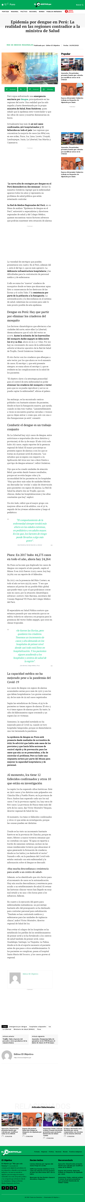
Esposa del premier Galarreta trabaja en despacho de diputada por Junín (72, 100)
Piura (39, 1029)
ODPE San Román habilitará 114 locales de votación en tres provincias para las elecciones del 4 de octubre (42, 1171)
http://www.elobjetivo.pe (22, 1057)
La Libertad (7, 1029)
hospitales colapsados (37, 1026)
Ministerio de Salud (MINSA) (24, 1029)
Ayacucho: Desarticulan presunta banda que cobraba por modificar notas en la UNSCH (72, 76)
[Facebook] (3, 1188)
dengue (24, 99)
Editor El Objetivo (53, 45)
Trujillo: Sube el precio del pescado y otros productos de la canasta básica (15, 1041)
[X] (11, 1188)
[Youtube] (15, 1188)
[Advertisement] (29, 164)
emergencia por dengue (18, 1026)
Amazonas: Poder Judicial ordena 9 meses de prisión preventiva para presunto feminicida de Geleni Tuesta (52, 1132)
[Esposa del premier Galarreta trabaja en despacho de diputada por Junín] (72, 89)
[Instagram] (7, 1188)
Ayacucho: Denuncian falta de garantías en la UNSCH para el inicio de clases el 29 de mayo (43, 1041)
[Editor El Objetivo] (7, 1055)
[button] (80, 5)
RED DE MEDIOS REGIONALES (20, 45)
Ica (50, 1026)
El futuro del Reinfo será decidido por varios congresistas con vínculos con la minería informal (73, 1131)
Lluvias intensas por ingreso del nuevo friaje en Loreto (41, 1164)
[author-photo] (3, 1136)
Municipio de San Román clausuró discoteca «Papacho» (42, 1178)
